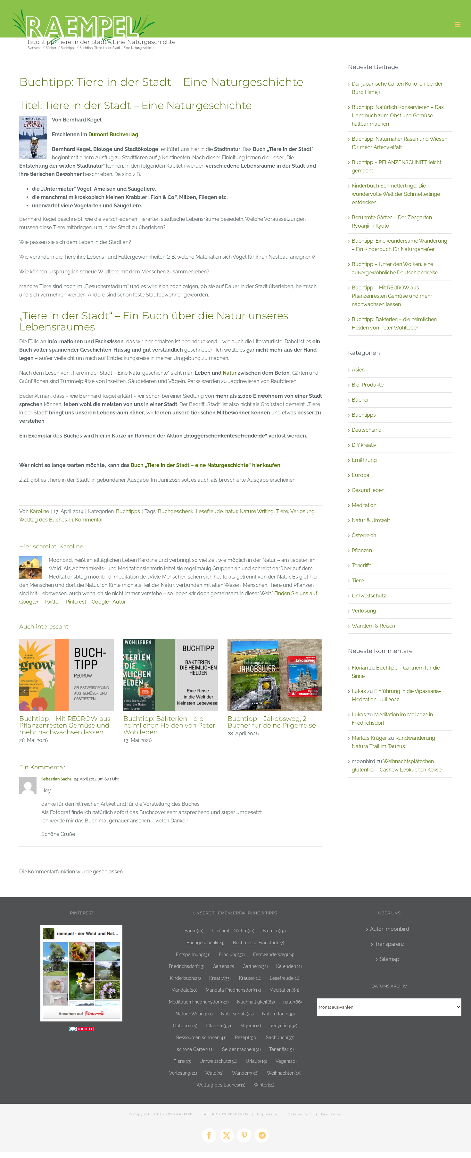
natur (231, 511)
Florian (360, 668)
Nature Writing (257, 511)
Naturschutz (237, 1013)
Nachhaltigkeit (256, 1001)
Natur (229, 373)
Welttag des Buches (43, 520)
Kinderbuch (185, 978)
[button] (24, 691)
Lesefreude (209, 511)
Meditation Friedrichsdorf (199, 1001)
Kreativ (220, 978)
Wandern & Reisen (373, 626)
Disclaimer (331, 1114)
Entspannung (193, 954)
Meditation (364, 505)
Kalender (289, 966)
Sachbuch (280, 1037)
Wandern (245, 1073)
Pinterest (76, 602)
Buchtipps (128, 511)
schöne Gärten (195, 1049)
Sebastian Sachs (56, 779)
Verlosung (302, 511)
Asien (358, 370)
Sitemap (389, 959)
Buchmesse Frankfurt (258, 942)
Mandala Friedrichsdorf (233, 990)
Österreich (364, 535)
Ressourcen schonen (201, 1037)
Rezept (246, 1037)
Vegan (286, 1061)
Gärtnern (255, 966)
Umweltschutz (369, 596)
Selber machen (241, 1049)
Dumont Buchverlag (113, 134)
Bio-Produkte (368, 385)
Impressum (268, 1114)
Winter (264, 1084)
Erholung (232, 954)
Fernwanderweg (273, 954)
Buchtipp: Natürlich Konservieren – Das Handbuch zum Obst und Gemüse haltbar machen (398, 115)
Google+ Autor (109, 602)
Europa (360, 475)
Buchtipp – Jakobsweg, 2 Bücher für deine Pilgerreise (179, 722)
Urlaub (256, 1061)
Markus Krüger (369, 738)
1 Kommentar (87, 520)
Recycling (283, 1025)
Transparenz (389, 944)
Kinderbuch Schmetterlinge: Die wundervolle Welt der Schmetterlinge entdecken (396, 194)
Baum (194, 930)
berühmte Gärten (233, 930)
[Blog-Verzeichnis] (81, 1031)
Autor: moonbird (389, 929)
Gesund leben (368, 490)
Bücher (360, 400)
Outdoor (185, 1025)
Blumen (274, 930)
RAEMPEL (185, 1114)
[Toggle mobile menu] (458, 24)
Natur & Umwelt (371, 520)
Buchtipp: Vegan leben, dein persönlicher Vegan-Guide (284, 722)
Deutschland (367, 430)
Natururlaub (278, 1013)
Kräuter (250, 978)
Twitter (52, 602)
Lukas (359, 691)
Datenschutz (300, 1114)
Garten (223, 966)
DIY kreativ (364, 445)
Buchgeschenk (175, 511)
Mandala (184, 990)
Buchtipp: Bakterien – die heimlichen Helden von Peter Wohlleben (77, 725)
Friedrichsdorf (186, 966)
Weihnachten (284, 1073)
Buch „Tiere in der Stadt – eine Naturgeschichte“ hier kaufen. (206, 465)
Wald (214, 1073)
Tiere (282, 511)
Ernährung (364, 460)
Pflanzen (362, 550)
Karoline (39, 511)
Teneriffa (362, 565)
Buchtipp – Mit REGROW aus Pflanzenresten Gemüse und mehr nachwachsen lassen (392, 296)
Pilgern (250, 1025)
